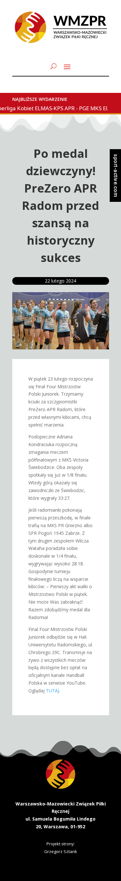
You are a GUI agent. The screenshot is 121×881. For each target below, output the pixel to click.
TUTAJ (52, 691)
